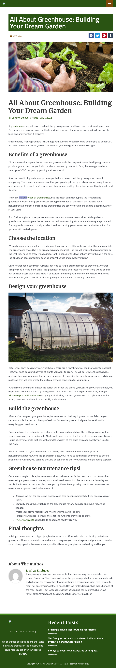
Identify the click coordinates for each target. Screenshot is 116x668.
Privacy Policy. (83, 663)
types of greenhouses (38, 197)
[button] (91, 35)
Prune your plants (25, 519)
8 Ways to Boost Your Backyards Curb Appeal (73, 650)
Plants (35, 117)
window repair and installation (24, 395)
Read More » (52, 633)
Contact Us (23, 631)
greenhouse (17, 126)
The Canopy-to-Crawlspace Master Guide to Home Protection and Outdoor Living (75, 640)
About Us (13, 631)
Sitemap (32, 631)
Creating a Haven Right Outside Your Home (72, 630)
